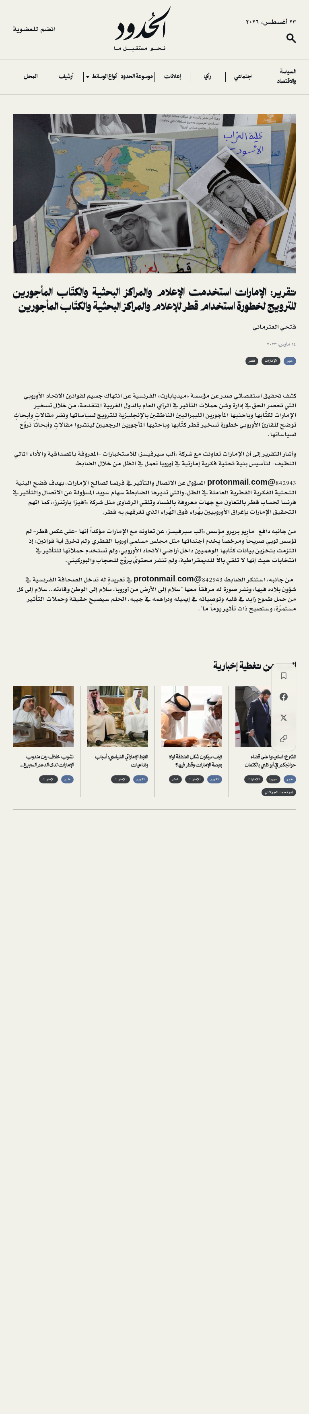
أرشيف (66, 77)
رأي (207, 77)
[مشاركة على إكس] (283, 717)
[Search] (291, 38)
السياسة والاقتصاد (286, 77)
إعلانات (172, 77)
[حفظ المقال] (283, 675)
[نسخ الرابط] (283, 738)
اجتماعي (243, 77)
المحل (30, 77)
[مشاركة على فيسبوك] (283, 696)
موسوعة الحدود (137, 77)
